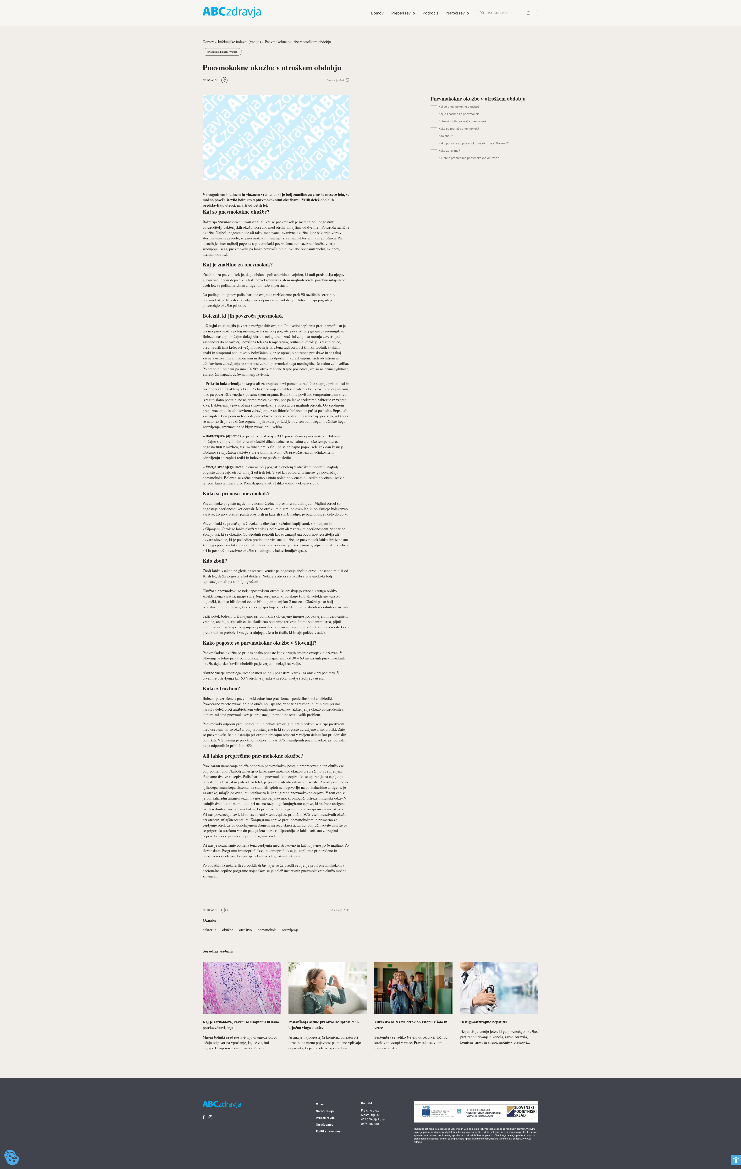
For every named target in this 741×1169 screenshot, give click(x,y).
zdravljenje (290, 929)
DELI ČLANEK (210, 80)
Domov (208, 41)
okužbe (227, 929)
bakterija (209, 929)
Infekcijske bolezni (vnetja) (239, 41)
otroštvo (245, 929)
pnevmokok (267, 929)
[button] (736, 1160)
